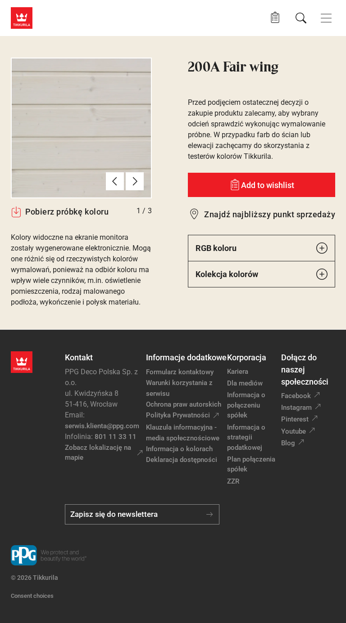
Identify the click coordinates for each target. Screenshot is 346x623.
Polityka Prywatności (178, 415)
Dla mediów (245, 383)
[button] (275, 18)
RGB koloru (216, 248)
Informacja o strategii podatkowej (246, 437)
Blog (288, 443)
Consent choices (32, 595)
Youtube (293, 431)
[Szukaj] (301, 18)
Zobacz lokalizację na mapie (98, 453)
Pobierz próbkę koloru (67, 211)
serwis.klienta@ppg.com (102, 426)
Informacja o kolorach (179, 449)
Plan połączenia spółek (251, 464)
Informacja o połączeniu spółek (246, 405)
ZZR (233, 481)
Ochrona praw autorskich (183, 404)
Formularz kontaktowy (180, 372)
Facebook (296, 396)
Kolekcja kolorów (227, 274)
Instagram (296, 407)
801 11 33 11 (116, 437)
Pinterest (295, 419)
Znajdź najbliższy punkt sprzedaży (269, 214)
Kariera (237, 372)
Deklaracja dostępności (181, 460)
